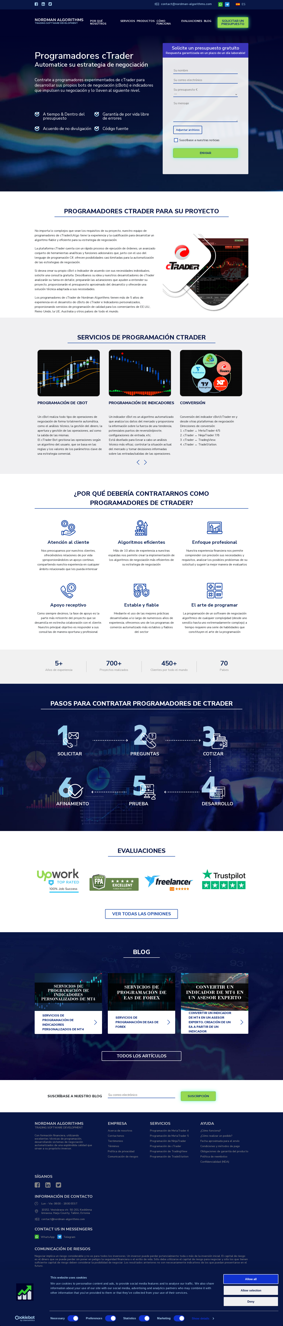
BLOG (207, 21)
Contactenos (116, 1136)
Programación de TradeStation (169, 1156)
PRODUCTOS (146, 21)
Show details (200, 1318)
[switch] (110, 1318)
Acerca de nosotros (120, 1130)
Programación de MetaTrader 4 (169, 1130)
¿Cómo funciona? (210, 1130)
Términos (113, 1146)
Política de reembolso (213, 1156)
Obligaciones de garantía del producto (224, 1151)
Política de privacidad (121, 1151)
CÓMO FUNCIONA (164, 22)
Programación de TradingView (168, 1151)
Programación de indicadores (141, 403)
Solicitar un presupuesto (232, 22)
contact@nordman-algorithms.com (186, 4)
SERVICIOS (127, 21)
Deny (250, 1301)
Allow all (251, 1279)
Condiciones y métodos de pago (220, 1146)
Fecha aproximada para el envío (219, 1141)
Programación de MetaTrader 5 (169, 1136)
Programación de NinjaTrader (168, 1141)
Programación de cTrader (165, 1146)
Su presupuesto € (186, 90)
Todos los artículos (141, 1056)
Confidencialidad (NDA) (214, 1162)
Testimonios (115, 1141)
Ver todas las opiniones (141, 914)
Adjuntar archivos (187, 130)
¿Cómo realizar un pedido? (216, 1136)
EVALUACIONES (191, 21)
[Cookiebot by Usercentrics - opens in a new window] (25, 1318)
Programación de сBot (63, 403)
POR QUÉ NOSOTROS (98, 22)
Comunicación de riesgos (123, 1156)
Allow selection (251, 1290)
